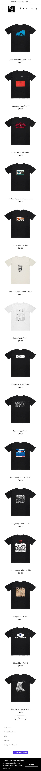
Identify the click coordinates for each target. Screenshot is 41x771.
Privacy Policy (8, 727)
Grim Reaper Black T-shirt (20, 709)
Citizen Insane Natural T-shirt (20, 291)
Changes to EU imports (11, 745)
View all (20, 718)
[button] (4, 9)
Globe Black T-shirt (20, 663)
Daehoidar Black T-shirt (20, 384)
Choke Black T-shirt (20, 245)
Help (5, 736)
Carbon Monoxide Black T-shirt (20, 199)
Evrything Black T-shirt (20, 524)
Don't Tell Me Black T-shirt (20, 477)
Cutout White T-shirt (20, 338)
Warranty (6, 740)
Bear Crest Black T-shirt (20, 152)
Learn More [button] (7, 768)
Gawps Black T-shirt (20, 616)
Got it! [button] (31, 764)
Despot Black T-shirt (20, 431)
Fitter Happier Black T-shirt (20, 570)
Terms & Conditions (10, 732)
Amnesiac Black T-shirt (20, 106)
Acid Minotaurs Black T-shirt (20, 59)
